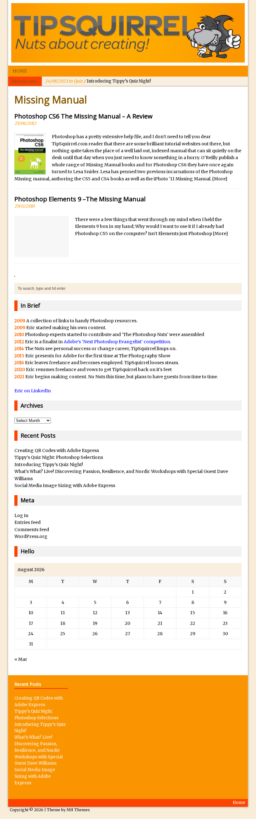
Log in (21, 515)
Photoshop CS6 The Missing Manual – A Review (83, 116)
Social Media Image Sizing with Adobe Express (64, 485)
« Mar (20, 659)
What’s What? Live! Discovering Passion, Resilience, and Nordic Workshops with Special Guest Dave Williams (38, 750)
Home (19, 71)
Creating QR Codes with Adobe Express (56, 450)
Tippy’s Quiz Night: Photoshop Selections (58, 457)
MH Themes (78, 809)
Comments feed (31, 529)
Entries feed (27, 522)
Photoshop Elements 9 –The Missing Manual (79, 199)
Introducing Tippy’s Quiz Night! (98, 81)
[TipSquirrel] (128, 33)
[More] (219, 179)
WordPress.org (30, 536)
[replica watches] (14, 273)
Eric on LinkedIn (32, 391)
